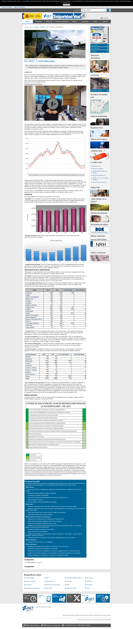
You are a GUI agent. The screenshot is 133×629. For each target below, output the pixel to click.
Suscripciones (98, 615)
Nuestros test (96, 166)
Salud (68, 584)
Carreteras (29, 584)
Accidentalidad (30, 578)
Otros (88, 588)
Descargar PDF (94, 45)
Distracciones (50, 581)
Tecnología (90, 578)
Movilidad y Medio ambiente (74, 578)
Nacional (42, 27)
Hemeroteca (94, 51)
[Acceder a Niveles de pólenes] (99, 218)
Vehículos (89, 581)
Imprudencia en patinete (96, 90)
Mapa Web (100, 619)
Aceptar (66, 4)
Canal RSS (105, 18)
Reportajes (38, 21)
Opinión (74, 21)
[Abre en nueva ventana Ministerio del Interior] (32, 16)
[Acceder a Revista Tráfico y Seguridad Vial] (70, 16)
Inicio (31, 27)
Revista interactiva (95, 48)
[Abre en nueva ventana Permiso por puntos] (103, 598)
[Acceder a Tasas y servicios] (99, 258)
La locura (100, 84)
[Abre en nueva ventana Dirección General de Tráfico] (47, 16)
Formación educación (61, 21)
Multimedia (49, 21)
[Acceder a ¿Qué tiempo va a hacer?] (99, 207)
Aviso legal (108, 619)
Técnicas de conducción (100, 182)
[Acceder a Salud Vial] (99, 193)
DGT (47, 578)
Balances (39, 562)
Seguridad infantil (71, 588)
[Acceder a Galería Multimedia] (99, 122)
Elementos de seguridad (53, 584)
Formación (49, 588)
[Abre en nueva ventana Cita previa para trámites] (30, 598)
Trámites (105, 21)
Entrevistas (85, 21)
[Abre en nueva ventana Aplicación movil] (45, 598)
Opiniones (78, 615)
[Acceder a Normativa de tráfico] (99, 230)
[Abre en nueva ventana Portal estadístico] (59, 598)
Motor (95, 21)
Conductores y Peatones (33, 588)
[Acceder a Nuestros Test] (99, 133)
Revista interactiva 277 (99, 175)
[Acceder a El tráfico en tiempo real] (99, 106)
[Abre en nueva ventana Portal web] (88, 598)
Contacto (79, 619)
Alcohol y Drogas (30, 581)
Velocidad (89, 584)
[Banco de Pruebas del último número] (99, 145)
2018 (47, 27)
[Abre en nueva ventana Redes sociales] (74, 598)
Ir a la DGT (77, 10)
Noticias (27, 21)
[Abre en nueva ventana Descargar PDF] (97, 35)
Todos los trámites (98, 168)
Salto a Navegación (19, 7)
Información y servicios (89, 619)
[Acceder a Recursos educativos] (99, 66)
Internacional (107, 615)
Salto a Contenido (7, 7)
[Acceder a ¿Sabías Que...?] (99, 156)
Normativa (69, 581)
